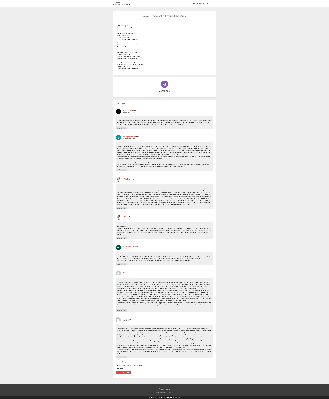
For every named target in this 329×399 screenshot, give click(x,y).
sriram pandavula (129, 137)
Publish (199, 3)
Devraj (125, 272)
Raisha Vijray (127, 111)
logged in (127, 365)
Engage (205, 3)
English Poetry (179, 20)
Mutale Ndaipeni (128, 247)
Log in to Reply (121, 128)
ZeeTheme (178, 397)
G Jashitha (150, 20)
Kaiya (124, 178)
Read (193, 3)
